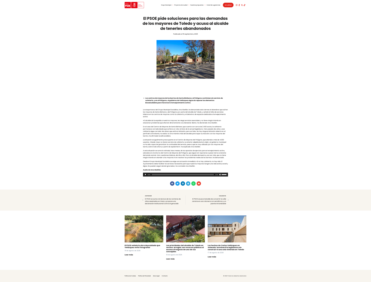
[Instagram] (236, 5)
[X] (242, 5)
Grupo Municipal (166, 5)
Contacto (165, 276)
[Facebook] (239, 5)
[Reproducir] (145, 175)
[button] (172, 183)
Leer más (129, 255)
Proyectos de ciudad (180, 5)
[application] (185, 175)
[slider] (224, 174)
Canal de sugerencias (213, 5)
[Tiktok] (244, 5)
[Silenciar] (220, 175)
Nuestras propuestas (196, 5)
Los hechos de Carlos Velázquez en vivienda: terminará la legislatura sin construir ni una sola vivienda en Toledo (226, 247)
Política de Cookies (130, 276)
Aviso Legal (156, 276)
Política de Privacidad (144, 276)
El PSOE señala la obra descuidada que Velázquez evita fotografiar (142, 246)
